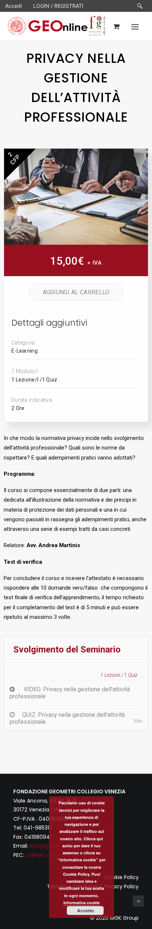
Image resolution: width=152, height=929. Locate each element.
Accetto (85, 910)
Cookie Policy (122, 877)
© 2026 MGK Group (114, 918)
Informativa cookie (81, 902)
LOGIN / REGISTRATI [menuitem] (58, 6)
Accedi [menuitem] (13, 6)
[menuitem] (140, 6)
